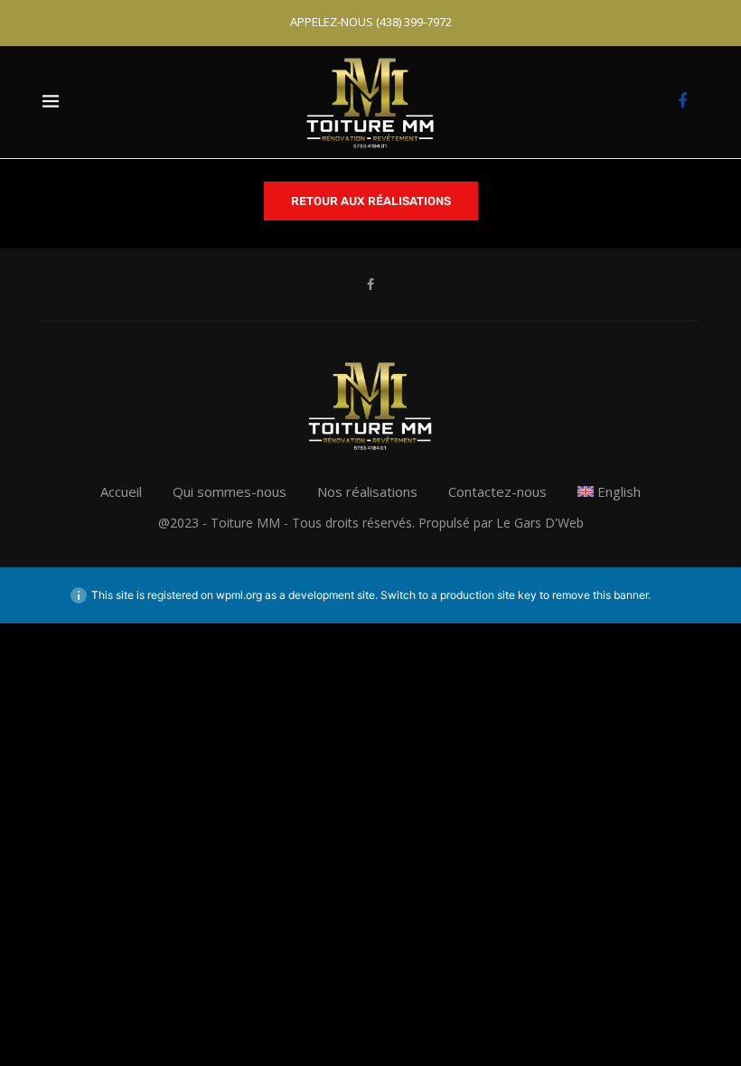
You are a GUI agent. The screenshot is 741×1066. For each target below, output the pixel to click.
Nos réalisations (367, 491)
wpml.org (239, 595)
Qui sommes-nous (229, 491)
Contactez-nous (497, 491)
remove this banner (600, 595)
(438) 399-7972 (414, 22)
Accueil (121, 491)
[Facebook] (682, 101)
